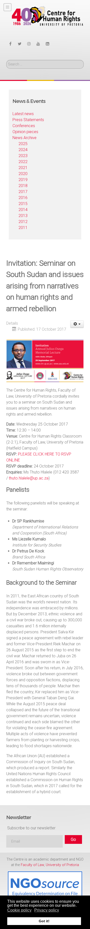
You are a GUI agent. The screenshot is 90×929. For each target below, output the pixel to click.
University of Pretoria (62, 865)
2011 (23, 227)
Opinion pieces (25, 131)
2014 (23, 209)
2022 (23, 161)
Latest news (23, 113)
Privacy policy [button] (46, 910)
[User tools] (77, 324)
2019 (23, 179)
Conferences (23, 125)
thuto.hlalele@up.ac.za (28, 478)
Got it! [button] (44, 921)
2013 (23, 215)
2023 (23, 155)
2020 (23, 173)
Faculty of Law (32, 865)
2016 (23, 197)
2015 (23, 203)
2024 (23, 149)
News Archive (24, 137)
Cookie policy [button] (19, 910)
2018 (23, 185)
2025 (23, 143)
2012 (23, 221)
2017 (23, 191)
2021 (23, 167)
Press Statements (28, 119)
